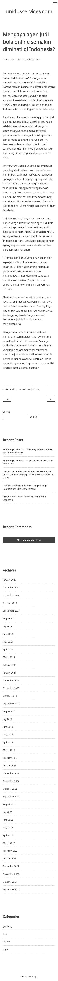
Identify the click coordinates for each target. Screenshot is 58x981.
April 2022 (8, 835)
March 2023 (9, 750)
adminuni (37, 59)
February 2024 (10, 664)
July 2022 (7, 812)
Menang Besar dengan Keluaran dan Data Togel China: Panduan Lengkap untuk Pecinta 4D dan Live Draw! (29, 474)
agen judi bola (32, 389)
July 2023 (7, 719)
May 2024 (8, 641)
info (13, 389)
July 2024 (7, 626)
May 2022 (8, 827)
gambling (7, 926)
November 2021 (11, 873)
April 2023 (8, 742)
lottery (6, 941)
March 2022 (9, 842)
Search (6, 411)
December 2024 (11, 587)
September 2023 (11, 703)
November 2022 (11, 781)
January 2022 (9, 858)
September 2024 (11, 610)
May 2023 (8, 734)
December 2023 (11, 680)
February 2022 (10, 850)
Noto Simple (32, 976)
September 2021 (11, 889)
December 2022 (11, 773)
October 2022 (10, 788)
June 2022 (8, 819)
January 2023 (9, 765)
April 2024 (8, 649)
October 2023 (10, 695)
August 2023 (9, 711)
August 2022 (9, 804)
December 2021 (11, 866)
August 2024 (9, 618)
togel (5, 949)
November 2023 (11, 688)
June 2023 (8, 726)
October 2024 (10, 603)
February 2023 (10, 757)
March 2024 (9, 657)
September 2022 (11, 796)
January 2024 (9, 672)
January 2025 (9, 579)
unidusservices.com (29, 11)
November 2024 (11, 595)
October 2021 (10, 881)
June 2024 (8, 633)
